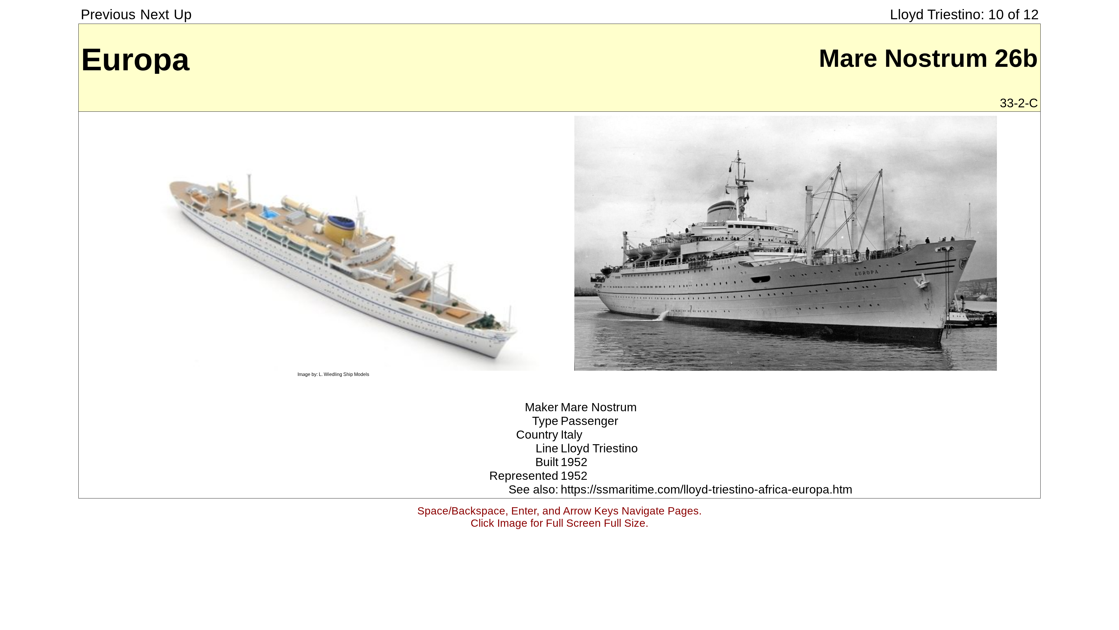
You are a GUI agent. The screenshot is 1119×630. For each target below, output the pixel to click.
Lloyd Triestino (599, 448)
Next (154, 14)
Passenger (589, 421)
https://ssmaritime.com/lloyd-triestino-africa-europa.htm (706, 489)
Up (183, 14)
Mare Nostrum (599, 407)
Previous (108, 14)
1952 (574, 462)
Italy (572, 434)
